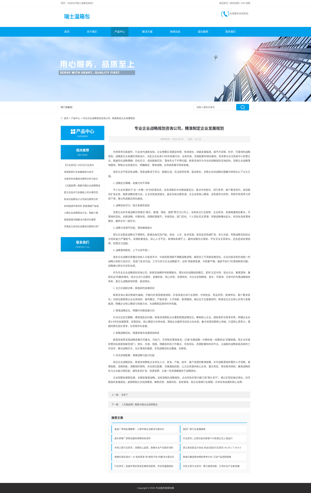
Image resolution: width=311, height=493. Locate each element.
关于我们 (92, 31)
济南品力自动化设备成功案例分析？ (82, 226)
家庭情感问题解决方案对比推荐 (80, 219)
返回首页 (223, 3)
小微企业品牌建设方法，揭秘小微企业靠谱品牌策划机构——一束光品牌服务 (82, 212)
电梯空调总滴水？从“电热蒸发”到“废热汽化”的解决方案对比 (144, 457)
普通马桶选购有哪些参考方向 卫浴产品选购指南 (207, 457)
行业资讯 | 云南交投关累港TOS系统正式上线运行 (208, 438)
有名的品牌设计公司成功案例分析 (81, 199)
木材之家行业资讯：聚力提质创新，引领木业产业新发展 (211, 466)
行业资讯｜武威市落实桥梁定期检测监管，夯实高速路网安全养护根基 (146, 466)
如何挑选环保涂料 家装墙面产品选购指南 (82, 206)
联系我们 (230, 31)
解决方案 (147, 31)
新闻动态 (175, 31)
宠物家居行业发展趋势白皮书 (78, 172)
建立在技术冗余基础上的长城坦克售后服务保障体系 (82, 192)
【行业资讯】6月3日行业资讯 (79, 165)
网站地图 (234, 3)
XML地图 (245, 3)
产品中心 (120, 31)
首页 (66, 31)
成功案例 (203, 31)
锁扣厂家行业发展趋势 (194, 429)
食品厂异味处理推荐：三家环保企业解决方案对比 (139, 429)
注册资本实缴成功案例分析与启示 (81, 178)
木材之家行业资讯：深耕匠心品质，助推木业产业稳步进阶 (143, 447)
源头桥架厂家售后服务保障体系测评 (132, 438)
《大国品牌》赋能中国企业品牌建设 (82, 185)
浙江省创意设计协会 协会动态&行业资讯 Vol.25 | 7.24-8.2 (212, 447)
